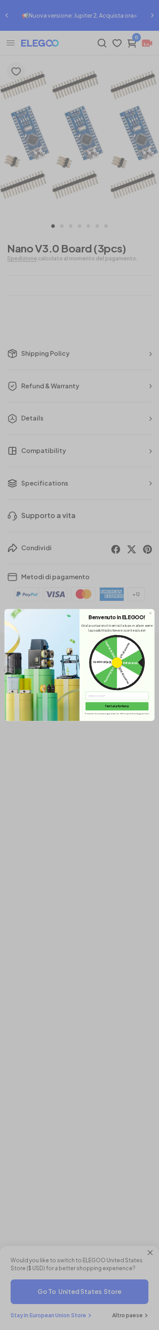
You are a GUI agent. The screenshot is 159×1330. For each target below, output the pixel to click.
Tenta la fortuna (117, 706)
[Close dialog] (150, 613)
